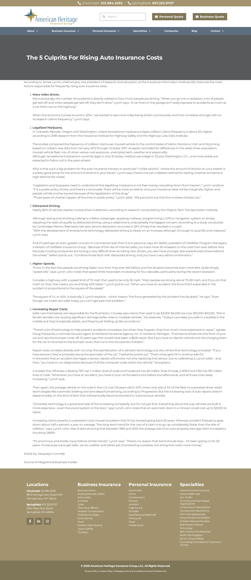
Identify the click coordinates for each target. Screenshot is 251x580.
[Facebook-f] (30, 521)
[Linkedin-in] (38, 521)
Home (132, 494)
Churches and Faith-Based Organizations (194, 502)
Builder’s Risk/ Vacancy (90, 525)
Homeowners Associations (194, 510)
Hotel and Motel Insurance (194, 490)
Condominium (137, 497)
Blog (194, 31)
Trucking (82, 532)
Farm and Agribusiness (192, 514)
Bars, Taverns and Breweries (195, 531)
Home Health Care (190, 494)
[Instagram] (47, 521)
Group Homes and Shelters (195, 517)
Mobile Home (136, 525)
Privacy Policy (91, 571)
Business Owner (86, 490)
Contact (215, 31)
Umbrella (83, 501)
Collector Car (135, 507)
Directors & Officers (88, 507)
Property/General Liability (91, 494)
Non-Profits (186, 497)
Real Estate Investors (191, 524)
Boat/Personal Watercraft (142, 514)
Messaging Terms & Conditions (129, 571)
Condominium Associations (195, 507)
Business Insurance (63, 31)
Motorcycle (135, 518)
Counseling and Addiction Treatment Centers (200, 543)
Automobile (84, 497)
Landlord (133, 504)
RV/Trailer (134, 511)
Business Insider (66, 462)
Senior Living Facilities (192, 538)
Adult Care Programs (191, 535)
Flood (81, 521)
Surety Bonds (85, 518)
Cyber (81, 504)
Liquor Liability (85, 528)
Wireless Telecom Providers (195, 521)
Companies (171, 31)
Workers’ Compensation (91, 511)
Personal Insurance (104, 31)
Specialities (140, 31)
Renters (133, 501)
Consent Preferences (156, 571)
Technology (186, 528)
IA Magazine (43, 462)
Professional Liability (88, 514)
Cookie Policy (106, 571)
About (30, 31)
